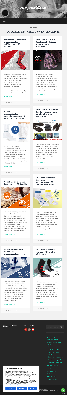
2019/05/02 (9, 240)
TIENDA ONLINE (52, 379)
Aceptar (32, 388)
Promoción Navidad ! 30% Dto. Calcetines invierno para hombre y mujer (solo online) (47, 113)
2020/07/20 (9, 103)
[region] (21, 379)
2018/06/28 (41, 308)
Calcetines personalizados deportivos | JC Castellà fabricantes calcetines (14, 115)
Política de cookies (14, 385)
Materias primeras (52, 365)
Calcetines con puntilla (55, 360)
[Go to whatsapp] (63, 390)
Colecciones (50, 347)
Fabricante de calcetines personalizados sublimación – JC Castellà (15, 42)
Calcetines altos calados (55, 357)
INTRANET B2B (51, 376)
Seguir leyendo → (9, 96)
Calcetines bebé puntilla (55, 362)
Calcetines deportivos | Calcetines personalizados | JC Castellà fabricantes (46, 180)
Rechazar (21, 388)
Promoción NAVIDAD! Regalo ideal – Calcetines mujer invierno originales (47, 42)
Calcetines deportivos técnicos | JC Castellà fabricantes (45, 251)
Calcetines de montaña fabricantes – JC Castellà (15, 183)
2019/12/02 (41, 168)
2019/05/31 (41, 241)
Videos (49, 368)
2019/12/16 (41, 101)
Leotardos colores (53, 349)
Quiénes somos (51, 371)
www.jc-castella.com (33, 7)
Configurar (11, 388)
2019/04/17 (9, 310)
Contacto (49, 374)
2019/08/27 (9, 173)
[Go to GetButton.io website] (63, 393)
